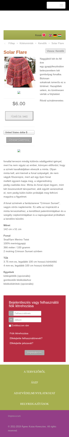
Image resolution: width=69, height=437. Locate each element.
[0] (36, 35)
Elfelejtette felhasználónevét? (26, 338)
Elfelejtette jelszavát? (21, 343)
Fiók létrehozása (19, 333)
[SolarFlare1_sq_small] (19, 92)
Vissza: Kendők (55, 51)
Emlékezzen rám (20, 325)
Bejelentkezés (34, 352)
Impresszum (14, 416)
